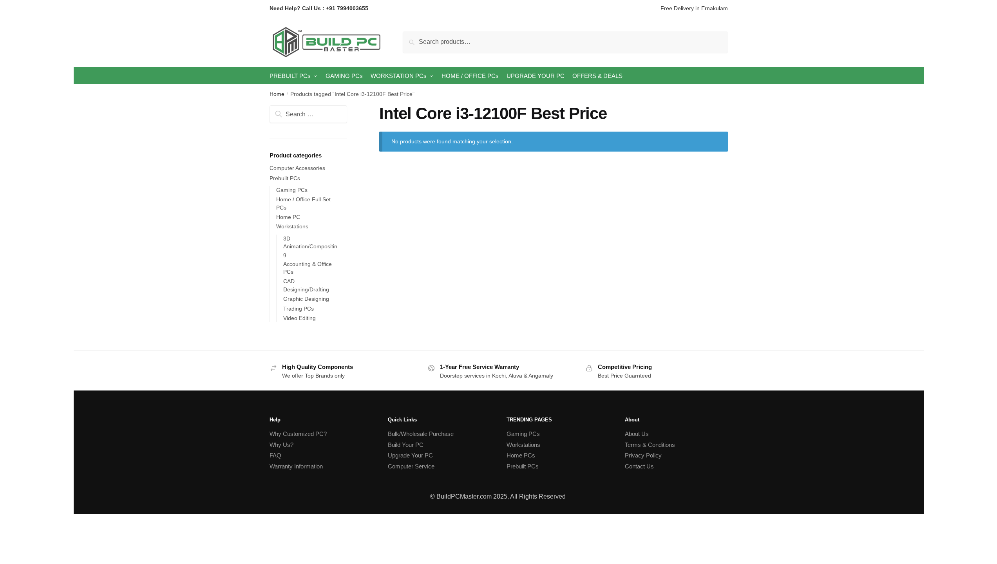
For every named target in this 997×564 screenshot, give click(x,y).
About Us (637, 433)
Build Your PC (405, 444)
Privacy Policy (643, 455)
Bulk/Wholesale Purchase (421, 433)
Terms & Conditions (650, 444)
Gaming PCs (292, 190)
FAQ (275, 455)
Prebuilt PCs (285, 178)
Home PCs (521, 455)
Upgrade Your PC (410, 455)
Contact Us (639, 466)
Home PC (288, 217)
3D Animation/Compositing (310, 246)
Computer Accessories (297, 168)
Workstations (292, 226)
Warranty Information (296, 466)
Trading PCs (298, 309)
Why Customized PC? (298, 433)
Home (277, 94)
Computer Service (411, 466)
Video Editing (299, 318)
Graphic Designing (306, 299)
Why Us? (281, 444)
